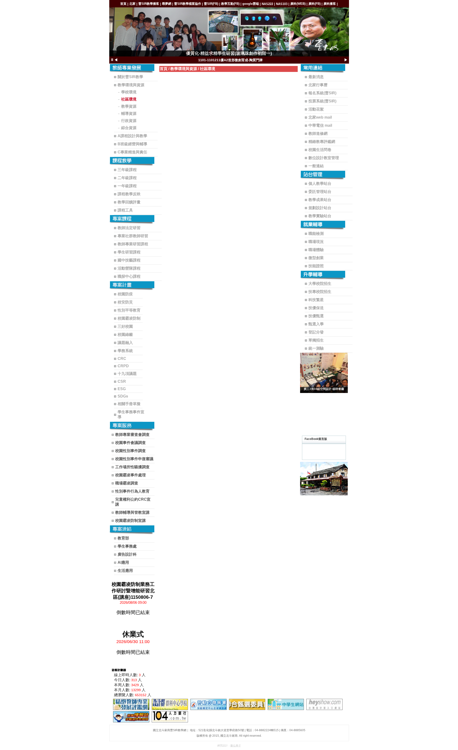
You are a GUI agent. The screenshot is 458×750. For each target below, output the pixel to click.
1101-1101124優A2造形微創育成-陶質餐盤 (230, 60)
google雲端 (250, 3)
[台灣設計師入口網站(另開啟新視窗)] (324, 704)
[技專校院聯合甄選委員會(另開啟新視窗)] (247, 704)
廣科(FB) (314, 3)
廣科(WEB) (298, 3)
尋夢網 (166, 3)
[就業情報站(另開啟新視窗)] (131, 716)
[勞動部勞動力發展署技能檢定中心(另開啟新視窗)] (208, 704)
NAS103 (281, 4)
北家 (132, 3)
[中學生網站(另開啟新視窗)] (286, 704)
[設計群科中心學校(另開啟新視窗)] (170, 704)
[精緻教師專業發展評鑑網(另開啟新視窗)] (131, 704)
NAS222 (267, 4)
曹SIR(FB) (211, 3)
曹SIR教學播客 (148, 3)
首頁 (123, 3)
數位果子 (235, 745)
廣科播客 (329, 3)
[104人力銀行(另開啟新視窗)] (170, 716)
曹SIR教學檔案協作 (187, 3)
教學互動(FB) (230, 3)
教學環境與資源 (183, 69)
